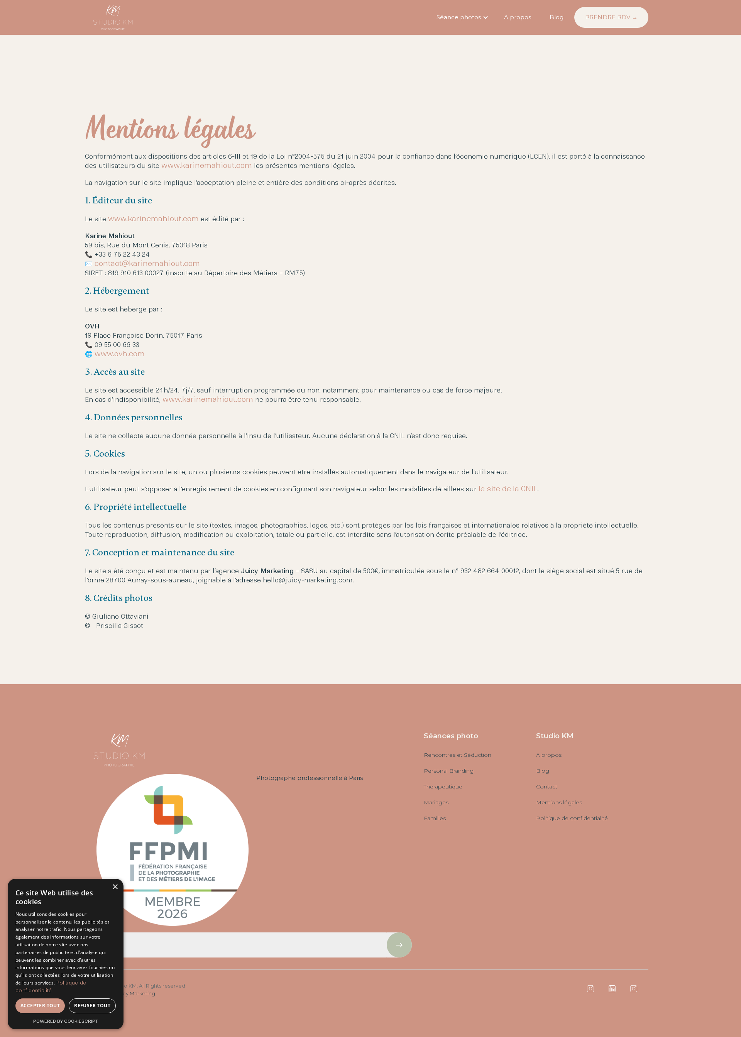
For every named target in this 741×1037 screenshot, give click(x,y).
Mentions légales (559, 802)
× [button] (115, 887)
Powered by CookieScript (65, 1021)
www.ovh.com (120, 353)
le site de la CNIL (508, 488)
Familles (435, 818)
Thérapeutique (443, 786)
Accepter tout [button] (40, 1005)
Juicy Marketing (135, 993)
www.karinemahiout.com (206, 165)
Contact (546, 786)
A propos (517, 17)
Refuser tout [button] (92, 1005)
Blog (556, 17)
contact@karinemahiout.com (147, 263)
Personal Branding (449, 770)
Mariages (436, 802)
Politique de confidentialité (572, 818)
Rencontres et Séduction (457, 754)
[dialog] (66, 954)
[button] (461, 17)
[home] (113, 17)
